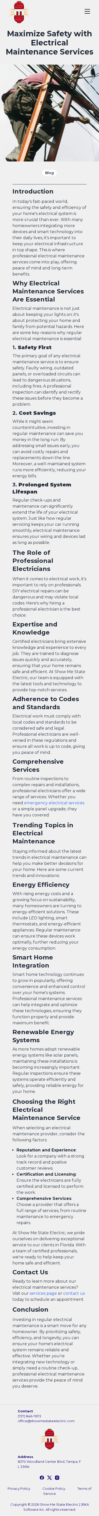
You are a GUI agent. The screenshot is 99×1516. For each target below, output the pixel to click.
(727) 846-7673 (29, 1416)
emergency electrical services (54, 803)
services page (43, 1293)
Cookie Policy (53, 1488)
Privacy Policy (19, 1488)
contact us (74, 1293)
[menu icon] (87, 11)
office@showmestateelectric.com (46, 1421)
